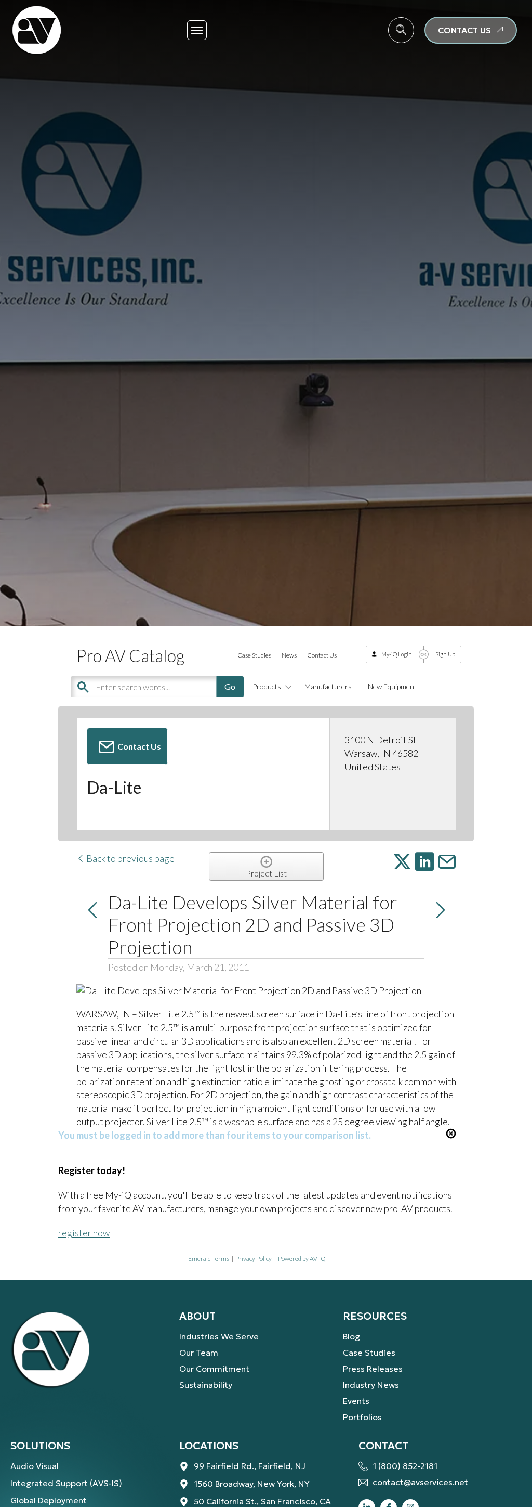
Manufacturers (328, 686)
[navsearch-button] (401, 30)
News (289, 655)
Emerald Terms (208, 1259)
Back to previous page (130, 858)
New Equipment (392, 686)
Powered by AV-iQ (302, 1259)
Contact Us (322, 655)
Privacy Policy (253, 1259)
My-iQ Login (396, 654)
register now (84, 1233)
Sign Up (445, 654)
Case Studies (254, 655)
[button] (197, 30)
